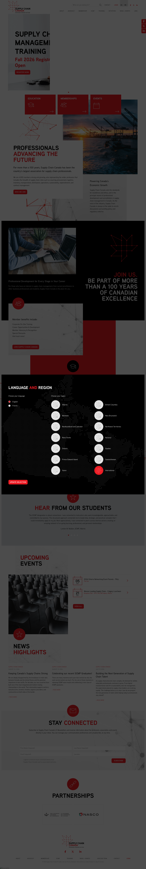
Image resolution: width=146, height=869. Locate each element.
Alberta (62, 405)
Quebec (105, 449)
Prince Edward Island (67, 459)
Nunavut (105, 438)
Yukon (61, 470)
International (109, 470)
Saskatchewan (108, 459)
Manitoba (63, 416)
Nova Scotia (64, 438)
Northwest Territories (110, 427)
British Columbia (108, 405)
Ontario (62, 449)
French (14, 405)
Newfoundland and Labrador (70, 427)
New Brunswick (108, 416)
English (15, 401)
